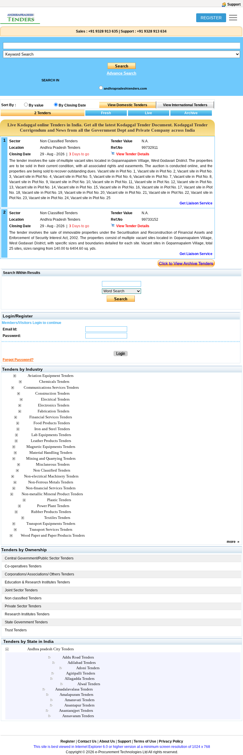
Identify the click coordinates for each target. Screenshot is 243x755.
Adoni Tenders (88, 668)
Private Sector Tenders (23, 606)
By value (36, 105)
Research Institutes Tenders (27, 614)
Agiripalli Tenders (80, 673)
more (231, 542)
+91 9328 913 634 (152, 31)
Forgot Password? (18, 360)
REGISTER (211, 17)
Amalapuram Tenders (76, 694)
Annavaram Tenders (78, 716)
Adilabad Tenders (82, 662)
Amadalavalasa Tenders (74, 689)
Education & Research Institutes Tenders (37, 582)
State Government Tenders (26, 622)
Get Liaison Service (196, 203)
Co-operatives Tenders (23, 566)
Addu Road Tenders (78, 657)
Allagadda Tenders (80, 678)
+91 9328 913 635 (102, 31)
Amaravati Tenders (80, 700)
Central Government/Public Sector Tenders (39, 558)
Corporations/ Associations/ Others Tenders (39, 574)
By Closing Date (72, 105)
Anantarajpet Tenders (76, 710)
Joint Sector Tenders (21, 590)
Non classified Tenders (23, 598)
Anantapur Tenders (79, 705)
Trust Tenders (16, 630)
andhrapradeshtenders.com (125, 88)
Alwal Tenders (88, 684)
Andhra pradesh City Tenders (50, 649)
